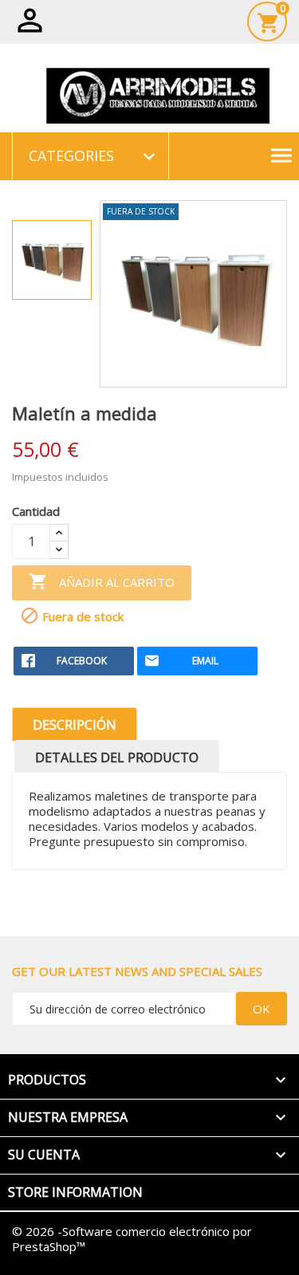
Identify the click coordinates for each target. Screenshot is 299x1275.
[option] (52, 260)
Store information (75, 1192)
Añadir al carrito (102, 581)
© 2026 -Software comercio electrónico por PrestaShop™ (132, 1238)
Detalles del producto (117, 757)
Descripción (74, 725)
